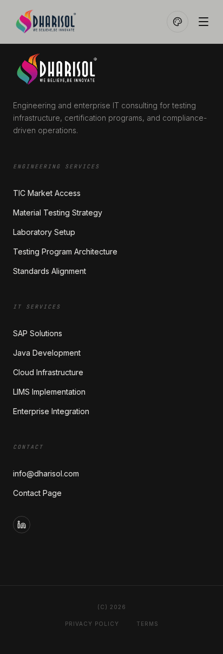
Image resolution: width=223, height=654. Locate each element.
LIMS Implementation (49, 391)
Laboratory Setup (44, 232)
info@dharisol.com (46, 473)
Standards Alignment (49, 271)
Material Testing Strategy (57, 212)
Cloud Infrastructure (48, 372)
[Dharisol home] (72, 22)
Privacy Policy (92, 623)
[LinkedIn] (21, 524)
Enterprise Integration (51, 411)
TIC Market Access (47, 193)
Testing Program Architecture (65, 251)
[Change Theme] (177, 21)
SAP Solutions (37, 333)
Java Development (47, 352)
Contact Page (37, 493)
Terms (147, 623)
